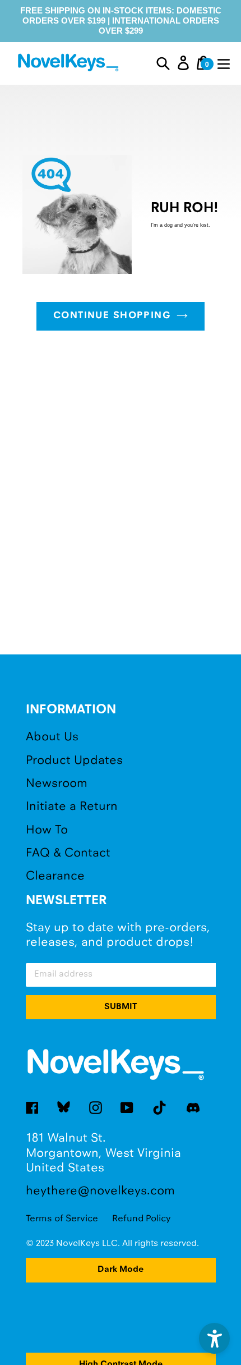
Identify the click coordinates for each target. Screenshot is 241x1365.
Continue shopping (112, 316)
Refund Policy (141, 1219)
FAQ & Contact (68, 853)
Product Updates (74, 760)
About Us (52, 737)
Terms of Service (62, 1219)
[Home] (70, 64)
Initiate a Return (72, 806)
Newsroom (56, 783)
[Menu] (224, 63)
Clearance (55, 876)
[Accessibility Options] (214, 1338)
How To (47, 830)
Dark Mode (120, 1269)
